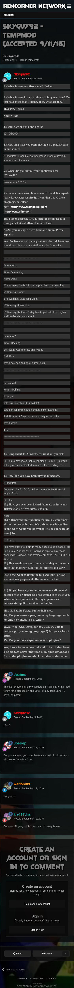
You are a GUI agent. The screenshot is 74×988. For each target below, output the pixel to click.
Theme (22, 978)
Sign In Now (37, 930)
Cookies (51, 978)
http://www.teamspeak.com (28, 207)
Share (18, 953)
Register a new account (37, 904)
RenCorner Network (34, 5)
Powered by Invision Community (37, 986)
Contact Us (36, 978)
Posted (28, 78)
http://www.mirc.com (17, 211)
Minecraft (33, 60)
